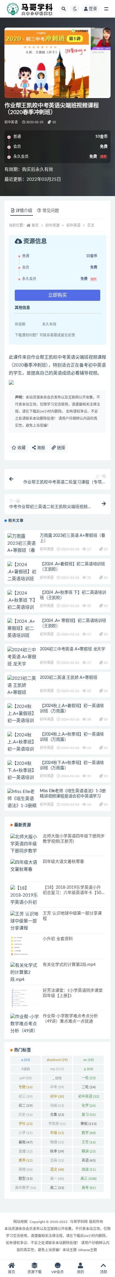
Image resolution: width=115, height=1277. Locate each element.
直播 (25, 1151)
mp (57, 1069)
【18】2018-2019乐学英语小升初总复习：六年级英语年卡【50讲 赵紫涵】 (72, 892)
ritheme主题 (87, 1250)
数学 (89, 1133)
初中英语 (11, 122)
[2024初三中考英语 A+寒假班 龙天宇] (22, 657)
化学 (89, 1105)
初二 (25, 1105)
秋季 (57, 1151)
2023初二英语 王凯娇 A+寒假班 (68, 678)
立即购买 (57, 295)
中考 (57, 1087)
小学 (25, 1133)
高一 (57, 1178)
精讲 (89, 1151)
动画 (57, 1105)
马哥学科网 (79, 1222)
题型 (25, 1178)
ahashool (57, 1060)
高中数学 (25, 1188)
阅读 (89, 1169)
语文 (57, 1169)
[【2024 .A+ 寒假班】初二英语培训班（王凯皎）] (22, 632)
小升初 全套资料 (58, 939)
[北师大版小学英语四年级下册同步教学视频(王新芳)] (25, 848)
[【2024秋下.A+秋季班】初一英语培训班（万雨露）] (22, 774)
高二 (57, 1188)
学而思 (57, 1124)
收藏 (21, 448)
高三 (88, 1178)
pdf (25, 1078)
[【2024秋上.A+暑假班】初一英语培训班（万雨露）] (22, 717)
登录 (93, 9)
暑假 (25, 1142)
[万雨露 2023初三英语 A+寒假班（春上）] (22, 547)
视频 (25, 1169)
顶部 (103, 1272)
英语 (89, 1160)
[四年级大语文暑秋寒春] (25, 866)
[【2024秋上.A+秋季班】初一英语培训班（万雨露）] (22, 746)
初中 (57, 1096)
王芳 (89, 1142)
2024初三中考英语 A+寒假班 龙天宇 (72, 649)
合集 (57, 1114)
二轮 (89, 1087)
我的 (80, 1272)
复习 (89, 1114)
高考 (89, 1188)
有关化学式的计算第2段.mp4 (69, 965)
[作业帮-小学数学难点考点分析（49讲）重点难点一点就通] (25, 1031)
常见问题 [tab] (50, 211)
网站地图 (20, 1222)
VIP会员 (57, 1272)
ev (88, 1060)
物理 (57, 1142)
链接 (60, 448)
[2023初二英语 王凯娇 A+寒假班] (22, 685)
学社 (25, 1124)
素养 (25, 1160)
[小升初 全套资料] (25, 946)
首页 (35, 225)
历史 (25, 1114)
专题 (25, 1087)
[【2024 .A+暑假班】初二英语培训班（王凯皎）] (22, 575)
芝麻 (57, 1160)
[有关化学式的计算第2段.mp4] (25, 972)
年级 (57, 1133)
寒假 (88, 1124)
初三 (25, 1096)
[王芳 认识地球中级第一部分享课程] (25, 921)
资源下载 (34, 1272)
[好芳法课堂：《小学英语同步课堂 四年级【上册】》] (25, 998)
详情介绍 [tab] (24, 211)
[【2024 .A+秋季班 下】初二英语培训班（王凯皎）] (22, 604)
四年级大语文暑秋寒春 (63, 862)
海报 (40, 448)
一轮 (89, 1078)
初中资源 (52, 225)
